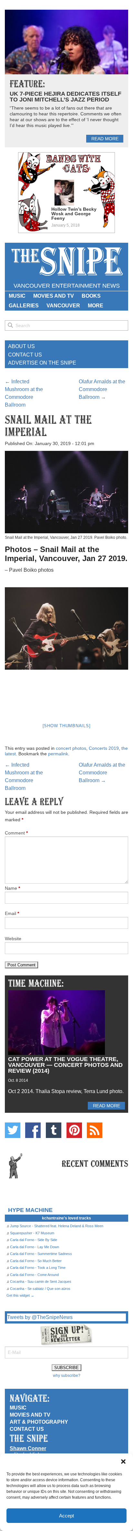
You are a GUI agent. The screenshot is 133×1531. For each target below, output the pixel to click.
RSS (94, 1130)
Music (17, 296)
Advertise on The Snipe (42, 363)
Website (13, 938)
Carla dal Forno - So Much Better (36, 1261)
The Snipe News (66, 262)
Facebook (33, 1130)
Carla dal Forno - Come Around (34, 1275)
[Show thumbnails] (67, 725)
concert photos (71, 748)
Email (12, 913)
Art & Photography (39, 1422)
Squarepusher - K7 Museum (32, 1233)
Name (12, 888)
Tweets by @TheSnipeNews (40, 1317)
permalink (58, 753)
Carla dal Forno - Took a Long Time (38, 1268)
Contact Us (25, 354)
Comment (16, 832)
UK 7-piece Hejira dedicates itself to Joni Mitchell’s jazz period (65, 96)
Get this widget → (20, 1295)
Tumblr (53, 1130)
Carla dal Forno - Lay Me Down (34, 1247)
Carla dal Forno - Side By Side (33, 1240)
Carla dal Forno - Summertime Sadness (41, 1254)
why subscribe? (66, 1375)
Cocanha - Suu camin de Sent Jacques (40, 1281)
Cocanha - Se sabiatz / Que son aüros (40, 1289)
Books (91, 296)
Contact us (27, 1429)
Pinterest (74, 1130)
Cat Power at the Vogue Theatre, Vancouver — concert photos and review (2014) (65, 1065)
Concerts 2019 (104, 748)
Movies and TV (53, 296)
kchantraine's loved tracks (66, 1218)
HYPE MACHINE (30, 1210)
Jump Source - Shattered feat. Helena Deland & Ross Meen (56, 1226)
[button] (123, 1461)
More (95, 305)
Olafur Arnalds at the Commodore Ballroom (102, 389)
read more (104, 138)
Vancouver (63, 305)
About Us (21, 346)
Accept (66, 1515)
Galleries (24, 305)
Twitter (12, 1130)
